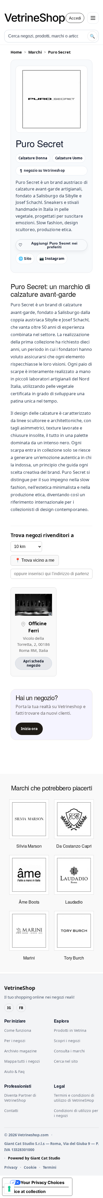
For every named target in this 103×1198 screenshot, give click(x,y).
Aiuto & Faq (14, 1071)
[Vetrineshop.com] (37, 18)
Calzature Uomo (69, 158)
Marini (29, 958)
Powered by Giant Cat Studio (34, 1158)
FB (21, 1007)
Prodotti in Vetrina (70, 1030)
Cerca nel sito (66, 1061)
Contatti (11, 1110)
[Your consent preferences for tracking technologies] (9, 1189)
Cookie (30, 1167)
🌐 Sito (24, 258)
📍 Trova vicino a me (34, 560)
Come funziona (17, 1030)
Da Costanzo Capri (74, 846)
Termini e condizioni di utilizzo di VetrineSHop (74, 1098)
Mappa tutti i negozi (22, 1061)
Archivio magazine (20, 1050)
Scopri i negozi (67, 1040)
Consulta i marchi (69, 1050)
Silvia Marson (29, 846)
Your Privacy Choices (42, 1182)
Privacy (10, 1167)
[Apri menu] (93, 18)
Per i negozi (14, 1040)
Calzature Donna (32, 158)
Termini (49, 1167)
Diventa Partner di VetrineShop (20, 1098)
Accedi (75, 18)
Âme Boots (29, 902)
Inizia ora (29, 728)
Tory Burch (74, 958)
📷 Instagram (51, 258)
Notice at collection (26, 1191)
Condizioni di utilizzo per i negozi (76, 1113)
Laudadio (74, 902)
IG (9, 1007)
